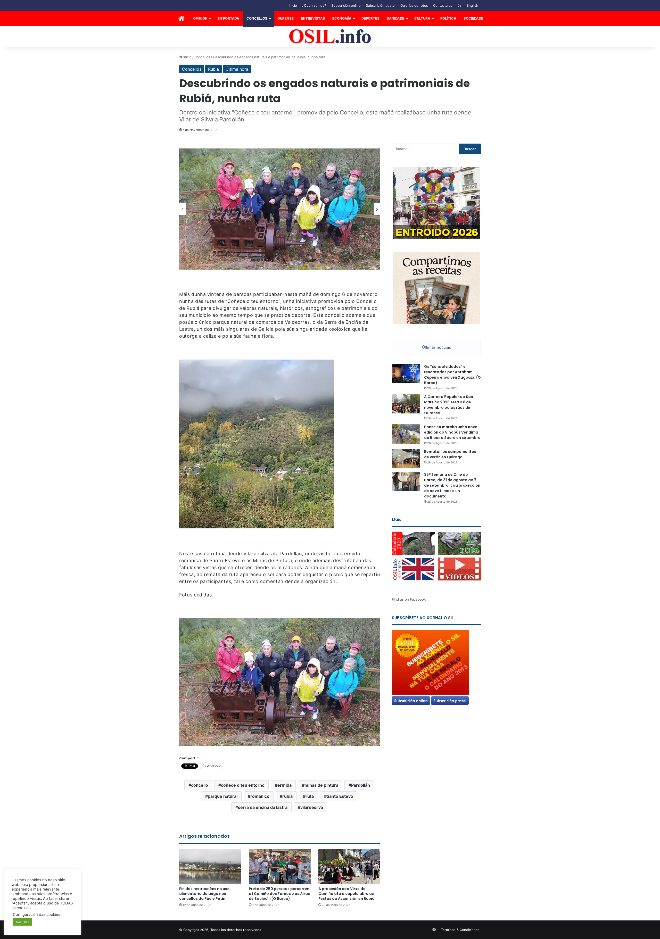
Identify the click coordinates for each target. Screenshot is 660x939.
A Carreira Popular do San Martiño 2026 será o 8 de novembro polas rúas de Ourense (448, 405)
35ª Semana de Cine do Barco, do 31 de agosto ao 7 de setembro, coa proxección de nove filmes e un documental (452, 485)
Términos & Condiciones (460, 930)
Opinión (200, 18)
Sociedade (473, 18)
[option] (279, 209)
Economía (341, 18)
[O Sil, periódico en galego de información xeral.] (330, 36)
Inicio (293, 5)
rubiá (287, 796)
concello (199, 785)
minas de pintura (321, 785)
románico (259, 796)
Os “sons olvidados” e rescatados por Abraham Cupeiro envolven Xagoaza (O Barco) (452, 374)
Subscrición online (346, 5)
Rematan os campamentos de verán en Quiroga (450, 454)
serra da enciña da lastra (262, 807)
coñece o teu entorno (243, 785)
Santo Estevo (340, 796)
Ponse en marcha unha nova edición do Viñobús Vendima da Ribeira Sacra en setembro (452, 432)
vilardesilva (311, 807)
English (472, 5)
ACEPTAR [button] (22, 922)
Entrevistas (313, 18)
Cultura (422, 18)
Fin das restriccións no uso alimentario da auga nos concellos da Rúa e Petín (204, 893)
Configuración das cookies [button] (36, 914)
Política (448, 18)
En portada (228, 18)
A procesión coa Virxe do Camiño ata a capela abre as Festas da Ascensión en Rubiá (346, 893)
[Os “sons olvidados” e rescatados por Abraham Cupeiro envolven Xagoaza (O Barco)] (406, 373)
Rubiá (213, 69)
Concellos (256, 18)
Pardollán (360, 785)
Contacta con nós (447, 5)
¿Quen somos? (314, 5)
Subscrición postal (380, 5)
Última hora (237, 69)
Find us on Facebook (409, 599)
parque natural (222, 796)
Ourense (285, 18)
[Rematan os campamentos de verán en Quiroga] (406, 458)
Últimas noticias (436, 347)
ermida (284, 785)
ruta (310, 796)
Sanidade (395, 18)
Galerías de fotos (414, 5)
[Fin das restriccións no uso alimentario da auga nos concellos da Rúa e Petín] (210, 866)
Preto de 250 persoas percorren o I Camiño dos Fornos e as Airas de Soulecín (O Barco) (279, 893)
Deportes (370, 18)
